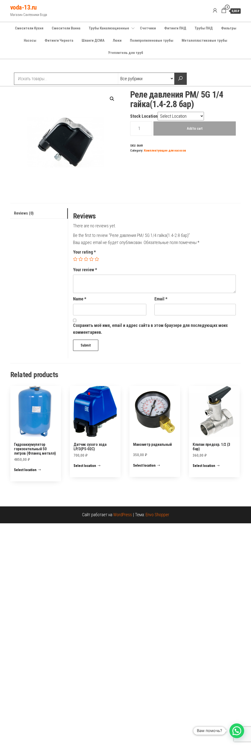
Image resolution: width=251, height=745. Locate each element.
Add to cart (194, 128)
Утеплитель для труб (125, 53)
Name (79, 298)
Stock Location (144, 116)
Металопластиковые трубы (204, 40)
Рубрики (28, 66)
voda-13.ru (23, 7)
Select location (25, 470)
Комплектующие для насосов (165, 150)
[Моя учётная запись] (215, 10)
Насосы (30, 40)
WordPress (122, 514)
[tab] (39, 213)
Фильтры (228, 28)
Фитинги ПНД (175, 28)
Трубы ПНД (204, 28)
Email (160, 298)
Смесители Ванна (66, 28)
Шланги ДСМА (93, 40)
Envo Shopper (157, 514)
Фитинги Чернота (59, 40)
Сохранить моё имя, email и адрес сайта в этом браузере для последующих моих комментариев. (150, 329)
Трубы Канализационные (109, 28)
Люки (117, 40)
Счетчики (148, 28)
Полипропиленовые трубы (151, 40)
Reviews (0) (24, 213)
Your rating (84, 252)
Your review (85, 269)
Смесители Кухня (29, 28)
